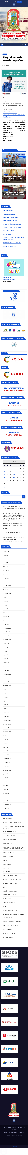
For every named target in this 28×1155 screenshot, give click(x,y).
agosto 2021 (6, 774)
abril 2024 (5, 658)
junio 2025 (5, 605)
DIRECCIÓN (6, 868)
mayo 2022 (5, 747)
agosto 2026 (6, 551)
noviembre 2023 (7, 678)
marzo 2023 (6, 708)
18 (7, 477)
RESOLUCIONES (7, 929)
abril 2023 (5, 705)
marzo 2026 (6, 570)
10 (4, 474)
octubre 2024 (6, 635)
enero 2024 (6, 670)
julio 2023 (5, 693)
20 (14, 477)
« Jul (4, 487)
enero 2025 (6, 624)
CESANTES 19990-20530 (9, 839)
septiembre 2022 (7, 731)
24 (4, 480)
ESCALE (5, 887)
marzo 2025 (6, 616)
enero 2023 (6, 716)
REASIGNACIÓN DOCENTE (10, 925)
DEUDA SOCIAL (7, 864)
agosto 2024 (6, 643)
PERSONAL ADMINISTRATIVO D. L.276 (13, 914)
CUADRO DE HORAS (8, 860)
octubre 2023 (6, 681)
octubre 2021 (6, 766)
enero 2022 (6, 754)
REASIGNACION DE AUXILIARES (12, 921)
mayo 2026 (5, 562)
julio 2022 (5, 739)
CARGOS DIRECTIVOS (9, 835)
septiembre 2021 (7, 770)
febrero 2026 (6, 574)
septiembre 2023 (7, 685)
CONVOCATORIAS (8, 210)
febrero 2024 (6, 666)
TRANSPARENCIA (8, 937)
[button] (22, 44)
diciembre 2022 (7, 720)
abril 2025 (5, 612)
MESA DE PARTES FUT (9, 902)
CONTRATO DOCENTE (9, 852)
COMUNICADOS (7, 843)
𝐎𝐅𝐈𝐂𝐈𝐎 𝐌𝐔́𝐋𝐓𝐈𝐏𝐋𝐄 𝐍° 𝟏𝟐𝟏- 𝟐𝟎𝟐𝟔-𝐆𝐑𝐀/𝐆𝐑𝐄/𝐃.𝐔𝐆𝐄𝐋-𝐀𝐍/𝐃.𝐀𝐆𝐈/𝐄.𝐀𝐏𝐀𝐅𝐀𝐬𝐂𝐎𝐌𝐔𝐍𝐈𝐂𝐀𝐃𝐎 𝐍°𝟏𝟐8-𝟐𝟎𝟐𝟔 (13, 539)
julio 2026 (5, 555)
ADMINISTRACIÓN (8, 818)
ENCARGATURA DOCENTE (10, 883)
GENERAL (20, 1139)
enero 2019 (6, 808)
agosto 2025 (6, 597)
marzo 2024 (6, 662)
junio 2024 (5, 651)
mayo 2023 (5, 701)
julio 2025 (5, 601)
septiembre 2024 (7, 639)
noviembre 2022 (7, 724)
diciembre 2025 (7, 582)
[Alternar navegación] (13, 44)
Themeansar (14, 1129)
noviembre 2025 (7, 586)
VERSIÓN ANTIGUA (14, 1142)
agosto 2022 (6, 735)
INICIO (5, 1132)
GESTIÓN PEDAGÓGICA (9, 895)
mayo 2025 (5, 609)
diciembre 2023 (7, 674)
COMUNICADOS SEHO (9, 279)
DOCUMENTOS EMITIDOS (10, 875)
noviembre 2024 (7, 632)
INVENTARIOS (7, 898)
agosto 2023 (6, 689)
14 (17, 474)
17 (4, 477)
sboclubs (14, 1146)
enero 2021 (6, 800)
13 (14, 474)
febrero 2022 (6, 751)
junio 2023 (5, 697)
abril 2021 (5, 789)
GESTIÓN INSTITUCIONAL (10, 891)
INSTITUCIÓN (21, 1132)
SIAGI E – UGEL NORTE (9, 933)
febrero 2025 (6, 620)
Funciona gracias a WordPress (10, 1127)
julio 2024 (5, 647)
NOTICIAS (4, 54)
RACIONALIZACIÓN (8, 918)
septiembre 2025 (7, 593)
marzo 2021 (6, 793)
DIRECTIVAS (6, 872)
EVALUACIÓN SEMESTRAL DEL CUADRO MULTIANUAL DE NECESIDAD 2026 (14, 508)
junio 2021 (5, 781)
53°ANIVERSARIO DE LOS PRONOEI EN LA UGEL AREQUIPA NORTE (14, 178)
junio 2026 (5, 559)
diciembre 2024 (7, 628)
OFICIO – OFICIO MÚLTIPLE (10, 910)
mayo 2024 (5, 655)
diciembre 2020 (7, 804)
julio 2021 (5, 777)
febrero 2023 (6, 712)
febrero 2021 (6, 797)
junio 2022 (5, 743)
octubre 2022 (6, 728)
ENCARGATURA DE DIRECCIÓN (12, 879)
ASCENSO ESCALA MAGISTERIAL (12, 822)
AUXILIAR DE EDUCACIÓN (10, 832)
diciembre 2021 (7, 758)
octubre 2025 (6, 589)
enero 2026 (6, 578)
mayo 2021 (5, 785)
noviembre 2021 (7, 762)
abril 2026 (5, 566)
